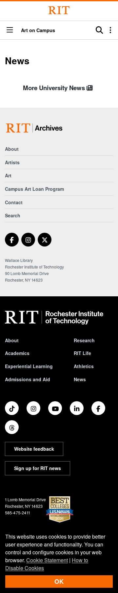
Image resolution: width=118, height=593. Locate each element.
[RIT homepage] (54, 317)
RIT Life (82, 353)
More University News (55, 87)
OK (59, 581)
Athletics (84, 366)
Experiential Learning (29, 366)
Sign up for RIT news (37, 468)
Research (84, 340)
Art (8, 175)
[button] (10, 30)
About (12, 149)
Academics (17, 353)
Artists (12, 162)
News (80, 379)
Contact (14, 202)
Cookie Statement (47, 560)
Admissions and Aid (27, 379)
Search (12, 215)
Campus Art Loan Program (34, 189)
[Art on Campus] (35, 128)
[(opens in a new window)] (12, 240)
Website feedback (34, 448)
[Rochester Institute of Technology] (59, 10)
